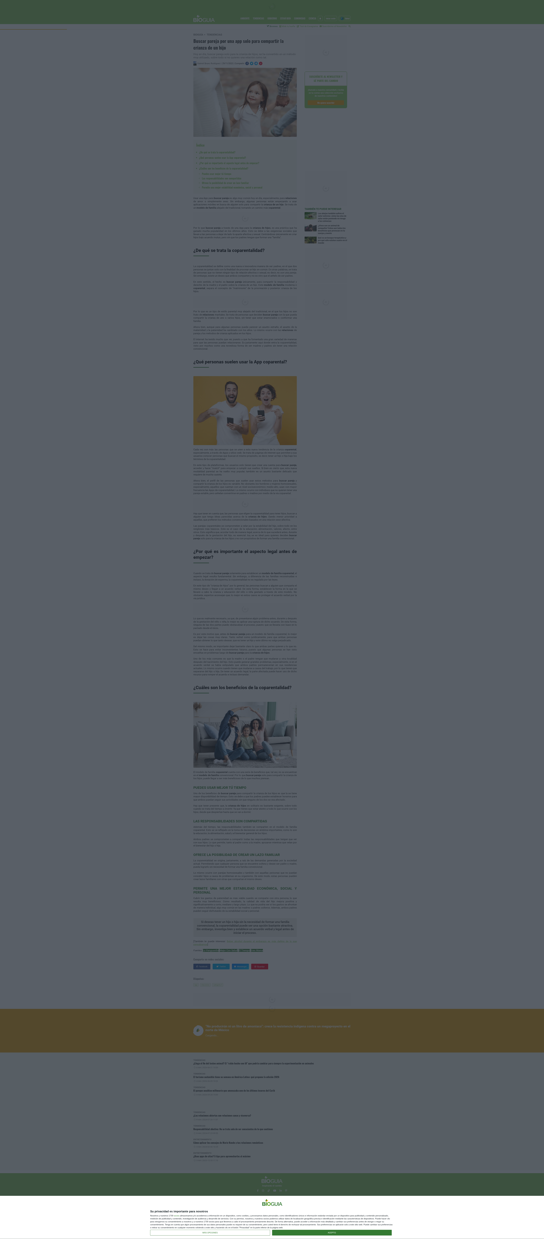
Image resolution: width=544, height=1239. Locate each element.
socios (176, 1216)
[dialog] (272, 1217)
